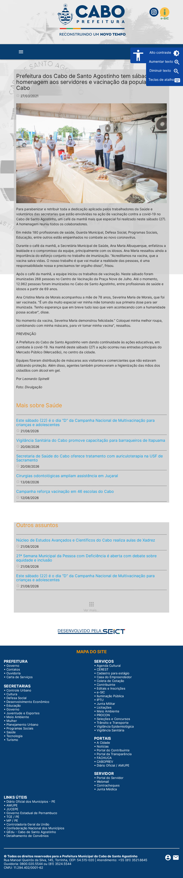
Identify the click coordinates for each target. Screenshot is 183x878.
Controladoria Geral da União (27, 824)
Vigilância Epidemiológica (115, 726)
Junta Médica (107, 789)
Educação (13, 705)
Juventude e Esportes (23, 713)
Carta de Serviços (19, 677)
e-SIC (101, 692)
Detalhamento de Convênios (27, 836)
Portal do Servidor (110, 778)
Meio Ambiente (17, 717)
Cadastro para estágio (113, 673)
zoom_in (177, 62)
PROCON (103, 715)
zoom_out (176, 71)
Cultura (11, 694)
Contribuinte (106, 684)
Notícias (103, 746)
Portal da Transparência (114, 754)
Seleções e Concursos (113, 719)
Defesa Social (16, 698)
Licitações (104, 707)
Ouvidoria (13, 673)
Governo (12, 665)
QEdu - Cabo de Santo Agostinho (31, 832)
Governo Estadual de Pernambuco (31, 813)
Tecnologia (14, 736)
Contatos (13, 669)
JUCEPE (12, 809)
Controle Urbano (18, 690)
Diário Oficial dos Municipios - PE (30, 801)
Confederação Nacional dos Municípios (35, 828)
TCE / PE (12, 817)
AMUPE (12, 805)
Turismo (12, 740)
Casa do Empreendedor (114, 677)
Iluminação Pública (110, 696)
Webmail (103, 781)
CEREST (102, 669)
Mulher (11, 721)
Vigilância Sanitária (110, 730)
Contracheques (108, 785)
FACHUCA (104, 758)
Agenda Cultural (109, 665)
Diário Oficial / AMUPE (113, 765)
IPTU (100, 700)
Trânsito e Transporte (113, 722)
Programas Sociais (19, 728)
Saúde (11, 732)
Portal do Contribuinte (113, 750)
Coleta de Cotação (110, 681)
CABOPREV (105, 761)
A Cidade (103, 742)
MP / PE (12, 820)
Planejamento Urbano (22, 724)
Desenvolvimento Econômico (27, 702)
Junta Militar (106, 703)
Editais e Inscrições (111, 688)
